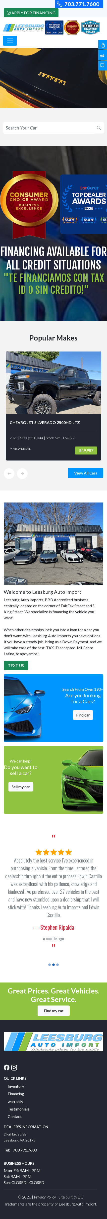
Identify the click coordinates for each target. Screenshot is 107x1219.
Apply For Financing (33, 12)
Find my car (53, 1010)
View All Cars (85, 473)
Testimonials (18, 1108)
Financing (16, 1093)
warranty (15, 1101)
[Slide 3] (57, 964)
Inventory (16, 1086)
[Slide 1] (49, 964)
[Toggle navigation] (10, 41)
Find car (83, 714)
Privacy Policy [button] (45, 1197)
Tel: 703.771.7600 (20, 1150)
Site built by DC (70, 1197)
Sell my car (21, 786)
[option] (53, 406)
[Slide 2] (53, 964)
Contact (15, 1116)
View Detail (22, 448)
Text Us (16, 665)
